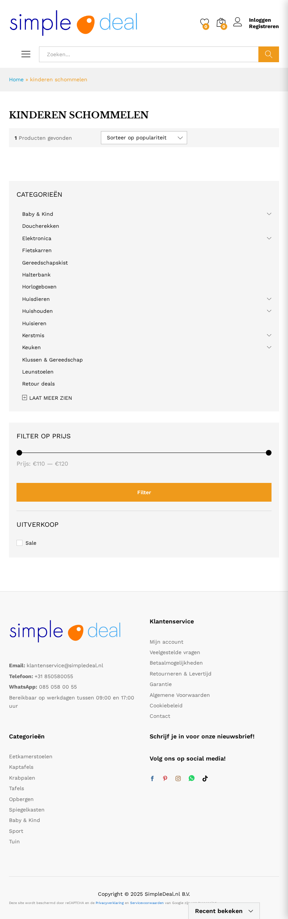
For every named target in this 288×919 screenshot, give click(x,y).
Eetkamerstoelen (30, 756)
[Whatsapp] (191, 778)
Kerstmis (33, 335)
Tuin (14, 841)
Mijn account (166, 642)
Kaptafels (21, 767)
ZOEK (268, 54)
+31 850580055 (53, 676)
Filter (144, 492)
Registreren (264, 26)
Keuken (31, 347)
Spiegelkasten (27, 810)
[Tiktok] (205, 779)
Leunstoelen (38, 372)
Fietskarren (37, 250)
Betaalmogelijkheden (176, 663)
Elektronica (36, 238)
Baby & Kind (37, 214)
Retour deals (38, 384)
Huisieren (34, 323)
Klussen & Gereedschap (52, 360)
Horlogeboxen (39, 287)
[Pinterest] (165, 779)
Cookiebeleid (166, 705)
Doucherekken (40, 226)
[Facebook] (152, 779)
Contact (160, 716)
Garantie (161, 684)
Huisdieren (36, 299)
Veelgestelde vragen (175, 652)
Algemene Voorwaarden (180, 695)
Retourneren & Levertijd (181, 674)
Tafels (16, 788)
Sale (31, 543)
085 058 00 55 (58, 687)
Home (16, 79)
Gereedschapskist (45, 263)
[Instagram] (178, 779)
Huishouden (37, 311)
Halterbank (36, 275)
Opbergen (21, 799)
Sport (16, 831)
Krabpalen (22, 778)
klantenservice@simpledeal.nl (65, 665)
